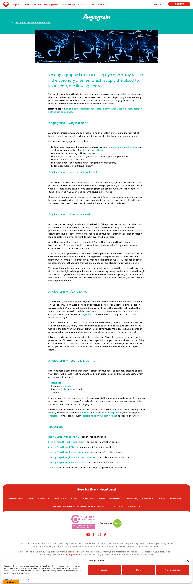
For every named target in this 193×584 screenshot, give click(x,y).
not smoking (82, 412)
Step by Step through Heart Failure (66, 462)
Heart (27, 4)
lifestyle (67, 386)
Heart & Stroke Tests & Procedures (33, 22)
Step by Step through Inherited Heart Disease (71, 457)
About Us (31, 579)
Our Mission (114, 498)
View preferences (172, 570)
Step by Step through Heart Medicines (68, 452)
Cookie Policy (9, 579)
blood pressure (114, 412)
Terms (102, 498)
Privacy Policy (21, 579)
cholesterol (54, 415)
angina (69, 108)
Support (17, 4)
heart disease (125, 108)
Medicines (56, 382)
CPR (92, 4)
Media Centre (60, 498)
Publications (175, 498)
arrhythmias (111, 108)
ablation (137, 108)
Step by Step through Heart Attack (66, 441)
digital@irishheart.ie (74, 554)
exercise (85, 415)
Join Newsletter (15, 498)
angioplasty (67, 111)
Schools (82, 4)
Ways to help (68, 4)
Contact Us (43, 498)
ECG (50, 111)
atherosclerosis (82, 108)
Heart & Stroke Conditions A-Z (64, 436)
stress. (138, 415)
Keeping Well (51, 4)
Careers (161, 498)
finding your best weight (103, 415)
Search (157, 4)
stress (57, 111)
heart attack (97, 108)
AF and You (54, 467)
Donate (179, 4)
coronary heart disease (125, 147)
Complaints (147, 498)
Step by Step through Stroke (63, 447)
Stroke (37, 4)
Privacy (74, 498)
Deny (138, 570)
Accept (104, 570)
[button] (187, 560)
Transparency (131, 498)
